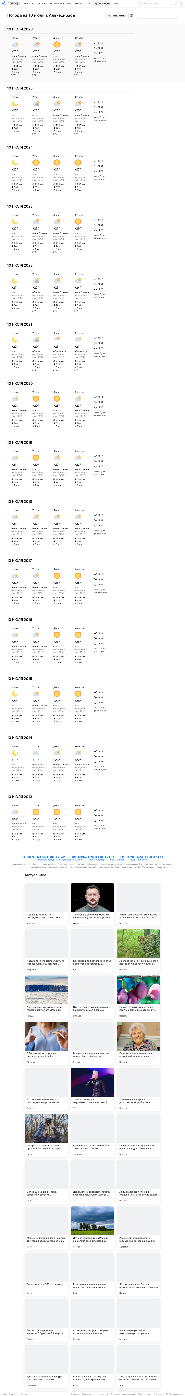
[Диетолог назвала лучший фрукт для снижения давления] (46, 1366)
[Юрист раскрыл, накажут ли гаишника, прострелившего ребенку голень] (92, 1366)
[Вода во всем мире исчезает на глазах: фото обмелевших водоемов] (92, 1043)
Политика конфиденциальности (95, 1394)
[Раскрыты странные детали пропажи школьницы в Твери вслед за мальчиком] (46, 1135)
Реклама (24, 1394)
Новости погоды (96, 859)
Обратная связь (144, 1394)
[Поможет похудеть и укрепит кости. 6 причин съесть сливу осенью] (138, 997)
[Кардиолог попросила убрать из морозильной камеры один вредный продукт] (46, 951)
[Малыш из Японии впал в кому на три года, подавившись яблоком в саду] (46, 1228)
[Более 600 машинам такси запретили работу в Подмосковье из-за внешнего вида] (46, 1182)
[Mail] (4, 3)
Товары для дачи (138, 859)
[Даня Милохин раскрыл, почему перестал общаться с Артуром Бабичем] (92, 1182)
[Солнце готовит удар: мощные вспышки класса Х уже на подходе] (92, 1320)
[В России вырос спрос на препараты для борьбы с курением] (46, 1043)
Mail (4, 1394)
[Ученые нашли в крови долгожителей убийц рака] (138, 1089)
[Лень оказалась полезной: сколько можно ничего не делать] (138, 1182)
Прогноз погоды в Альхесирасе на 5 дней (92, 856)
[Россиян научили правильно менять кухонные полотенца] (92, 1274)
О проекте (75, 1394)
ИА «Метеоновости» (173, 1394)
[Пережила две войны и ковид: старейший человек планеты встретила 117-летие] (138, 1043)
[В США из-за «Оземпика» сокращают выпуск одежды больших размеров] (46, 1089)
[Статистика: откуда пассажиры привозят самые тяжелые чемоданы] (92, 997)
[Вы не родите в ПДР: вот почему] (46, 1274)
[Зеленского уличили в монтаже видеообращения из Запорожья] (92, 904)
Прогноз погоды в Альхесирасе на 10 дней (60, 859)
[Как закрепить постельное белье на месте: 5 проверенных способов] (92, 951)
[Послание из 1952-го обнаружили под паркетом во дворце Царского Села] (46, 904)
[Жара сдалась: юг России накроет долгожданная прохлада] (138, 1274)
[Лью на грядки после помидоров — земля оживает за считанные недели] (138, 1366)
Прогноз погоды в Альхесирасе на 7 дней (141, 856)
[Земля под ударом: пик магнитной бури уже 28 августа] (46, 1320)
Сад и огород (117, 859)
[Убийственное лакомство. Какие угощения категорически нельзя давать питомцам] (138, 904)
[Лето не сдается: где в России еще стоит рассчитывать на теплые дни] (92, 1228)
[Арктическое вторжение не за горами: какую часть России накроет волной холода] (46, 997)
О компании (13, 1394)
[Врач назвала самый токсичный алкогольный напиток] (92, 1135)
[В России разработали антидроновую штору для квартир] (138, 1320)
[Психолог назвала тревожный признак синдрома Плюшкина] (138, 1135)
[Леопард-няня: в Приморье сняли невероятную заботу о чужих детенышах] (138, 951)
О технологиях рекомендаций (123, 1394)
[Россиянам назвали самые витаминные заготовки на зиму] (138, 1228)
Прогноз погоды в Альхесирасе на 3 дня (43, 856)
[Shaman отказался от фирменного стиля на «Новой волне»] (92, 1089)
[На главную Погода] (13, 3)
